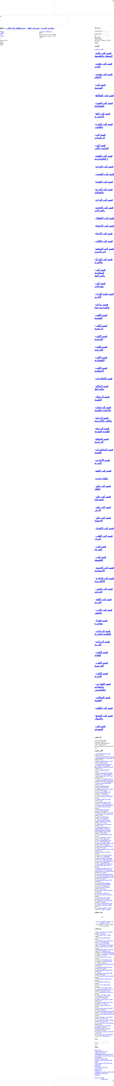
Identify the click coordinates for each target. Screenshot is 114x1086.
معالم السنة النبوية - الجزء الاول (104, 890)
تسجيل (96, 43)
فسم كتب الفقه (103, 470)
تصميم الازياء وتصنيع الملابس (103, 824)
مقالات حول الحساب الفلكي (103, 799)
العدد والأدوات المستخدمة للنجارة (104, 775)
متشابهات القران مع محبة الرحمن (105, 1023)
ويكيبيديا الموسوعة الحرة (101, 1051)
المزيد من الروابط (99, 1077)
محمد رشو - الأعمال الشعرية (106, 1014)
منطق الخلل (107, 856)
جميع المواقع (98, 1070)
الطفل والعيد (107, 995)
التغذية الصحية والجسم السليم (104, 880)
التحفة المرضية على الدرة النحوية (104, 1031)
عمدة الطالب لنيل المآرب (15, 28)
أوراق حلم (107, 794)
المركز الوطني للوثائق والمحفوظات (104, 1054)
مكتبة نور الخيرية (99, 49)
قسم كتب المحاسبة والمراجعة (100, 272)
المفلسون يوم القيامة (108, 954)
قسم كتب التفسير (104, 174)
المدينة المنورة (107, 987)
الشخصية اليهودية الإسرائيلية (106, 976)
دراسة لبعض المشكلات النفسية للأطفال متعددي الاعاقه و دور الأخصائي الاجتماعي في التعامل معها (104, 765)
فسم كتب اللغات (104, 708)
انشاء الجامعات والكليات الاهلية (104, 970)
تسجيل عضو (98, 1049)
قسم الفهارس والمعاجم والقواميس (103, 686)
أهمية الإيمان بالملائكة (104, 981)
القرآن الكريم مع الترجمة (101, 1067)
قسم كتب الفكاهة (104, 95)
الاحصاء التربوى (108, 855)
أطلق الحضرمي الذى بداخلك (103, 783)
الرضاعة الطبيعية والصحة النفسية (105, 964)
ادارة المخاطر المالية (108, 952)
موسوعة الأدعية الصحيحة (101, 1058)
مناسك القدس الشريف (105, 1005)
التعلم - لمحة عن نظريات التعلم (104, 999)
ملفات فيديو (101, 478)
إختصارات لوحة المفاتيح (106, 834)
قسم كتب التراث (104, 200)
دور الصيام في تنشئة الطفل (106, 992)
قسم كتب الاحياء (103, 233)
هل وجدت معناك (108, 778)
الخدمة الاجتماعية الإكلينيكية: (103, 753)
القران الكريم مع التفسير (101, 1073)
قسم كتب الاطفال (104, 218)
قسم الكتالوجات (103, 378)
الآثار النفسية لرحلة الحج (105, 978)
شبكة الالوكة (98, 1066)
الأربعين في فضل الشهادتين (105, 946)
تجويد (105, 955)
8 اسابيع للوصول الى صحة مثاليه (104, 814)
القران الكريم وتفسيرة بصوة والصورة (104, 1071)
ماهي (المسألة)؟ (108, 961)
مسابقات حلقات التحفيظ (104, 934)
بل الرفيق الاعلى (108, 959)
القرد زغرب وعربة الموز (105, 956)
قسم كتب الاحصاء (104, 225)
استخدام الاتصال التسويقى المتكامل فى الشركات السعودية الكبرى (103, 821)
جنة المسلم (98, 1074)
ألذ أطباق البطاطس (104, 770)
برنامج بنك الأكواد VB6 (102, 852)
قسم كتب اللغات (104, 241)
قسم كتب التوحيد (104, 166)
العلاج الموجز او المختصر (106, 796)
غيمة (105, 962)
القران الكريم (98, 1069)
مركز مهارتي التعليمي (100, 1052)
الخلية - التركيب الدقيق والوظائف (104, 849)
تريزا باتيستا (107, 885)
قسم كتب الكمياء (104, 528)
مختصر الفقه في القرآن (104, 937)
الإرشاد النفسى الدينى (104, 984)
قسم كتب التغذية (104, 181)
